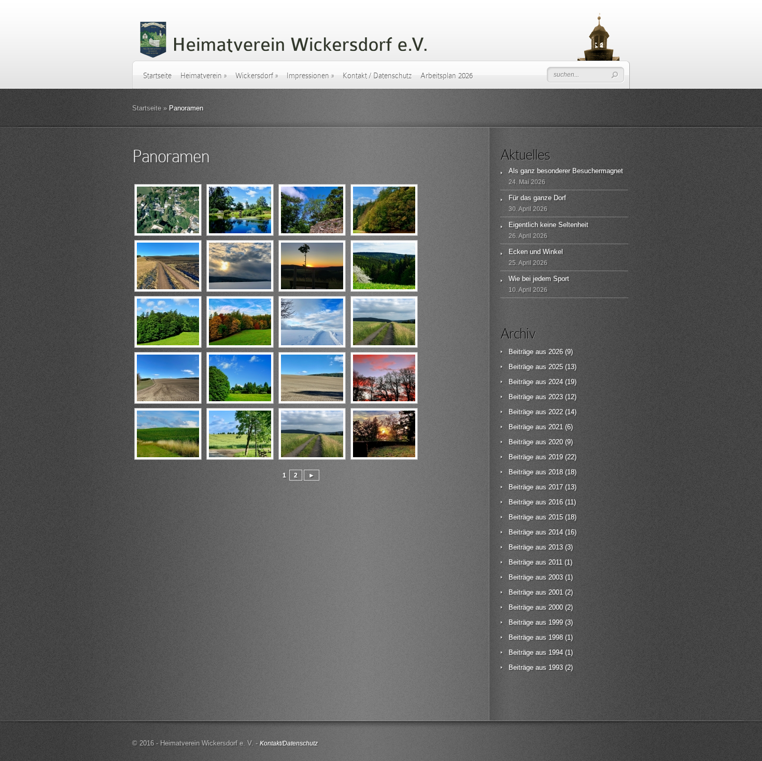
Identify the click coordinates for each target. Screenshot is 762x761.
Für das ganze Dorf (537, 198)
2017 (555, 487)
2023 (555, 397)
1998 (555, 637)
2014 (555, 532)
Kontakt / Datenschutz (377, 76)
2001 (555, 592)
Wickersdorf (256, 76)
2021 (555, 427)
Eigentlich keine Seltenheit (548, 225)
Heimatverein (203, 76)
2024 (555, 382)
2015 (555, 517)
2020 (555, 442)
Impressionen (310, 76)
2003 (555, 577)
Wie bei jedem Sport (539, 279)
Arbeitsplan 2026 (446, 76)
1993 (555, 667)
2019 (555, 457)
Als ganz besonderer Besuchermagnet (566, 171)
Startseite (157, 76)
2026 (555, 352)
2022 (555, 412)
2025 (555, 367)
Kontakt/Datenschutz (289, 743)
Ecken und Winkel (536, 252)
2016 (555, 502)
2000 (555, 607)
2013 (555, 547)
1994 (555, 652)
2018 (555, 472)
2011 (555, 562)
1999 (555, 622)
